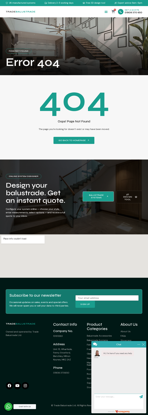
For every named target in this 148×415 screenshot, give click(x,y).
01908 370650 (61, 372)
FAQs (123, 335)
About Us (126, 331)
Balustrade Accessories (99, 335)
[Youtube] (17, 385)
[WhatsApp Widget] (8, 407)
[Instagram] (25, 385)
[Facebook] (9, 385)
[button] (106, 11)
